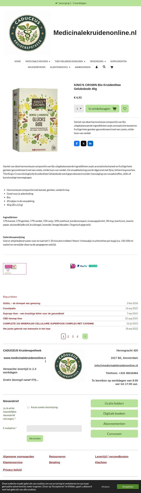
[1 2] (79, 108)
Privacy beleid (12, 469)
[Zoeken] (104, 67)
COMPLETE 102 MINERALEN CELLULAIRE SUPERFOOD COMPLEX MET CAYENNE (48, 323)
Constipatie (9, 308)
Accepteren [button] (127, 486)
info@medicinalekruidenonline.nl (116, 365)
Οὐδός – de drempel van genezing (21, 303)
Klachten (101, 462)
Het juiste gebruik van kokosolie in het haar (27, 328)
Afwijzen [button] (105, 486)
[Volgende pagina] (85, 336)
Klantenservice (13, 462)
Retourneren (57, 456)
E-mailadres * (10, 428)
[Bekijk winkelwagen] (112, 67)
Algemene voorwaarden (18, 456)
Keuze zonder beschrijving (44, 407)
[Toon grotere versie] (68, 365)
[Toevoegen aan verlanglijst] (125, 108)
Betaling (54, 462)
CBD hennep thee (12, 318)
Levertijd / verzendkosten (111, 456)
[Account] (96, 67)
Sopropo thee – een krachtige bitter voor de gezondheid (33, 313)
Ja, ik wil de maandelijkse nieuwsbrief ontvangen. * (9, 413)
